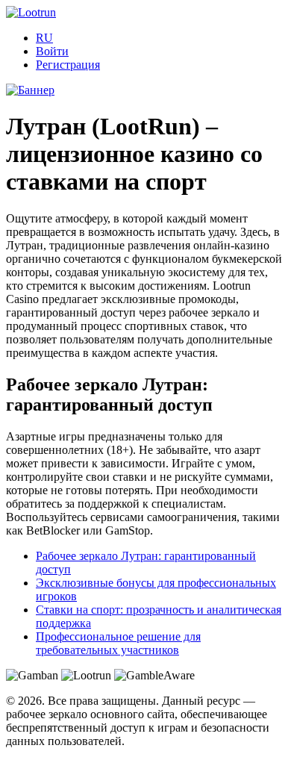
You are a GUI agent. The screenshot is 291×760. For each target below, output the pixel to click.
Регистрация (68, 64)
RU (44, 37)
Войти (52, 51)
